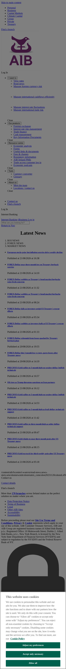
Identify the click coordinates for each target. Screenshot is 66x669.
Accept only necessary (33, 654)
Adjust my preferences (33, 645)
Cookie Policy (17, 638)
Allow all (33, 663)
